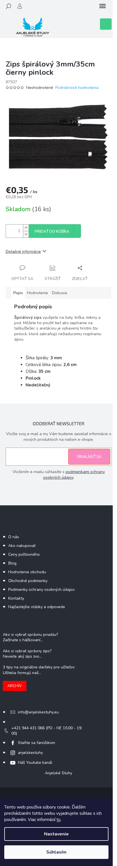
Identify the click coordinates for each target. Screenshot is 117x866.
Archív (14, 685)
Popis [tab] (18, 293)
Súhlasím (56, 852)
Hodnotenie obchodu (27, 572)
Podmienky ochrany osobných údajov (41, 589)
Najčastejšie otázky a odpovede (36, 607)
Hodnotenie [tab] (37, 293)
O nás (13, 537)
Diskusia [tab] (59, 293)
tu (58, 819)
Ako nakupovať (21, 545)
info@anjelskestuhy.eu (38, 712)
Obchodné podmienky (27, 580)
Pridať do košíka (52, 231)
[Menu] (102, 6)
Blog (12, 563)
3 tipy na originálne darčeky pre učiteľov (39, 667)
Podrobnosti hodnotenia (77, 87)
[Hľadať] (8, 6)
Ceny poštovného (24, 554)
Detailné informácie (23, 251)
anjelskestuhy (30, 752)
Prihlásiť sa (89, 456)
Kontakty (16, 598)
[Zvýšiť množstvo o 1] (26, 227)
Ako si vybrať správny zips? (27, 651)
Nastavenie (56, 834)
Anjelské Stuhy (58, 773)
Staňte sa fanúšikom (36, 742)
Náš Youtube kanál (35, 762)
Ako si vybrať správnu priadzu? (30, 634)
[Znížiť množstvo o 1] (26, 234)
